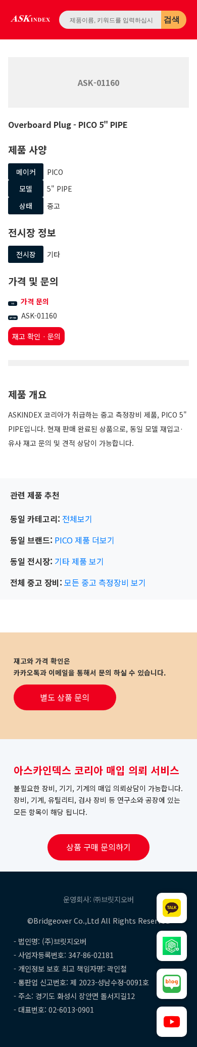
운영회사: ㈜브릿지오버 (98, 899)
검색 (172, 19)
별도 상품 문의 (64, 697)
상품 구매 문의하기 (98, 847)
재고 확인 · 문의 (36, 336)
